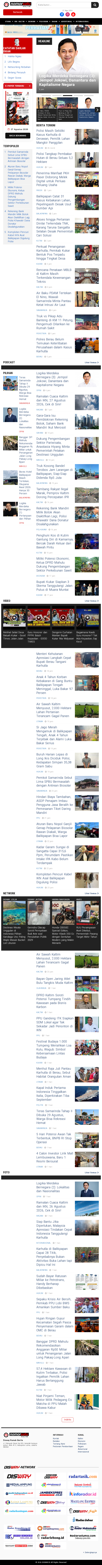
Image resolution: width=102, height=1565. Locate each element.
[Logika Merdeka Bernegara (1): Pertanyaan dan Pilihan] (10, 509)
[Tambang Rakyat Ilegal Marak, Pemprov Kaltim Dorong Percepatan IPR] (87, 495)
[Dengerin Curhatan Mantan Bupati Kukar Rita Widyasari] (63, 618)
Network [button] (17, 12)
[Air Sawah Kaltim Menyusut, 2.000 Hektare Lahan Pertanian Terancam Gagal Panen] (87, 710)
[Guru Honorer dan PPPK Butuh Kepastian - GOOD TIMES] (39, 618)
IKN (15, 21)
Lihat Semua (91, 362)
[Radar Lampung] (19, 1502)
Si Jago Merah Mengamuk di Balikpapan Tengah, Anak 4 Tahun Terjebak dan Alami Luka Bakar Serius (54, 735)
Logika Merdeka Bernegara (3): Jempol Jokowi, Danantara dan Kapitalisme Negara (52, 379)
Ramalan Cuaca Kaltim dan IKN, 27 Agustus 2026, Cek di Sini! (52, 400)
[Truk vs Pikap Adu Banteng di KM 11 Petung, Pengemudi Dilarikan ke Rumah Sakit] (87, 322)
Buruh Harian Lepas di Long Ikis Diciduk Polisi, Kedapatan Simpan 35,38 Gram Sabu (54, 760)
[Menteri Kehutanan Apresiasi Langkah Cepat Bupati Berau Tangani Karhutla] (87, 660)
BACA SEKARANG (17, 135)
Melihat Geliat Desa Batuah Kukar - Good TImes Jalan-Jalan (14, 635)
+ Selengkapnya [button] (90, 1552)
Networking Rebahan (18, 67)
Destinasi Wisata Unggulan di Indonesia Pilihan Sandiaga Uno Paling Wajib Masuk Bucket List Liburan (14, 935)
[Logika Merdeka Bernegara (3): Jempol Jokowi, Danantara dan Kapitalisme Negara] (87, 379)
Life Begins (12, 61)
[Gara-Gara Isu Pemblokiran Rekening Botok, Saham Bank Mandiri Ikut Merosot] (87, 421)
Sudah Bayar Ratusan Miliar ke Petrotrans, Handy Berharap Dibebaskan (51, 1282)
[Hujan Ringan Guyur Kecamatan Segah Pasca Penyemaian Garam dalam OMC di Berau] (87, 1324)
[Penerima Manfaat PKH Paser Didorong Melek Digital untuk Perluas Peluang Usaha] (87, 179)
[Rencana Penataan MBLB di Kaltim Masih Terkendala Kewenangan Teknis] (87, 276)
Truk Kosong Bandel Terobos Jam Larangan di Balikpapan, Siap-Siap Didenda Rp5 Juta (54, 472)
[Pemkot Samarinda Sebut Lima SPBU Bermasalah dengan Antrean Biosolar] (87, 783)
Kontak (56, 1438)
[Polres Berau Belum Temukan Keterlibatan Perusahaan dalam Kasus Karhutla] (87, 345)
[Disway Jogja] (82, 1511)
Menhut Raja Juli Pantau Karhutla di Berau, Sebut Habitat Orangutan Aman (53, 1072)
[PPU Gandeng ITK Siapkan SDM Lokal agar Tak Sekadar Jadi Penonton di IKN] (87, 1024)
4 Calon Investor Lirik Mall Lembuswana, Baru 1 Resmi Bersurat (54, 1157)
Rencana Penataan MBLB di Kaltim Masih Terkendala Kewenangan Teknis (53, 276)
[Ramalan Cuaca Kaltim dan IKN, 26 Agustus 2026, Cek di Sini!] (87, 1208)
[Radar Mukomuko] (82, 1528)
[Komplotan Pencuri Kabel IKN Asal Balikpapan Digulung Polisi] (87, 880)
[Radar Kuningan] (19, 1511)
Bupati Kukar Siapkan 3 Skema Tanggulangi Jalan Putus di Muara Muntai (54, 586)
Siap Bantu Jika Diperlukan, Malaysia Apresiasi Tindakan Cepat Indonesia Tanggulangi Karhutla (54, 1230)
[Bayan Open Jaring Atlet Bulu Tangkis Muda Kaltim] (87, 983)
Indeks (67, 1419)
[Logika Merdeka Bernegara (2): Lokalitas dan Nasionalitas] (10, 414)
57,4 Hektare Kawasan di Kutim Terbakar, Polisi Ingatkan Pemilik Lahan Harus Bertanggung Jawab (53, 1377)
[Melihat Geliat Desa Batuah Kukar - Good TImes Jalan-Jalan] (14, 618)
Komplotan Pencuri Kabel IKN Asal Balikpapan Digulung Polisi (17, 237)
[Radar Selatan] (51, 1546)
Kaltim (21, 21)
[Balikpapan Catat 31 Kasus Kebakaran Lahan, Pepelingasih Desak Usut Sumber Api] (87, 202)
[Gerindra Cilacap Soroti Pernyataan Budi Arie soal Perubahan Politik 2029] (39, 913)
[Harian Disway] (51, 1476)
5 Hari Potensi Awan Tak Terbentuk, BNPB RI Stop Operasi (54, 1138)
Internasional (82, 21)
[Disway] (19, 1476)
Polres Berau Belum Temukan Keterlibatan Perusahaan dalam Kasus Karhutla (54, 345)
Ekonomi (31, 21)
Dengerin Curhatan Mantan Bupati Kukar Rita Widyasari (63, 635)
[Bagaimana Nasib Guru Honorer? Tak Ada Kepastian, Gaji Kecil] (87, 618)
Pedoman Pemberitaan (63, 1446)
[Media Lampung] (19, 1485)
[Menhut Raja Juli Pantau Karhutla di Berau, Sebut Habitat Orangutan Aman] (87, 1074)
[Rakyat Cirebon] (82, 1485)
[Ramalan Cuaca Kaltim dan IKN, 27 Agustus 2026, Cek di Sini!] (87, 402)
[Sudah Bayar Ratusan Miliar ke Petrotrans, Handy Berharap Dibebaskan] (87, 1282)
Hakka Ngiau (13, 56)
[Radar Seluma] (82, 1537)
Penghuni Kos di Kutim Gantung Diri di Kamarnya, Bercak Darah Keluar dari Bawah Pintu (54, 541)
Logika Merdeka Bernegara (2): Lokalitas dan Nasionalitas (52, 1187)
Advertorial (66, 21)
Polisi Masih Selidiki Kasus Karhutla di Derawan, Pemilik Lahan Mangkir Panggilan (53, 137)
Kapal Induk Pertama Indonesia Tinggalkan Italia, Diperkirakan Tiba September (52, 1094)
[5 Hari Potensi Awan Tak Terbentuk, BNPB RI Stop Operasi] (87, 1140)
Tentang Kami (59, 1443)
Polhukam (43, 21)
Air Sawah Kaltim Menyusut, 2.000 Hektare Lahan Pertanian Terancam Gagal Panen (53, 710)
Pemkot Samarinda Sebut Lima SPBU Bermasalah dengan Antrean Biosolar (17, 156)
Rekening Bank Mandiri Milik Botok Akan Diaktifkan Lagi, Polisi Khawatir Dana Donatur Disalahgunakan (17, 219)
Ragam (54, 21)
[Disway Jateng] (51, 1502)
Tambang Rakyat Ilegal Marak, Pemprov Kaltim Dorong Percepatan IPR (52, 493)
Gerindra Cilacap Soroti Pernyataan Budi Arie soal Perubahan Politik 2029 (37, 934)
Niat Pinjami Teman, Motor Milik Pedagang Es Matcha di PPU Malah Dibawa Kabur (54, 1402)
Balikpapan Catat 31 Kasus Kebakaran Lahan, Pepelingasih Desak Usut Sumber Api (53, 202)
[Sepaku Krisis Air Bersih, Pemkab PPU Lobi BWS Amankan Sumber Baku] (87, 1305)
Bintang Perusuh (15, 72)
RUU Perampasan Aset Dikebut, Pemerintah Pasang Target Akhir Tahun (87, 932)
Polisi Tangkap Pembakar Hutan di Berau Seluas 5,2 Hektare (54, 158)
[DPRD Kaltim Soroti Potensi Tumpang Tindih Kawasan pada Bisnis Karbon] (87, 1001)
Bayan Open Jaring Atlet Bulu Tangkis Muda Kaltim (54, 981)
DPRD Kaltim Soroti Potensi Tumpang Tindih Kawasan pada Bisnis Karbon (53, 1001)
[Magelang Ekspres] (82, 1502)
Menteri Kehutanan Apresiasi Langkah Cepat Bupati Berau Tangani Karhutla (53, 660)
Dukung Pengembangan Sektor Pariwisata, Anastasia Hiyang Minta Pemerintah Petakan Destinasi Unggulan (53, 447)
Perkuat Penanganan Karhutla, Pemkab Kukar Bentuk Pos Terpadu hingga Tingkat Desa (53, 252)
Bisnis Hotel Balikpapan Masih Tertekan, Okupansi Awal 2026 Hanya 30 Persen (25, 482)
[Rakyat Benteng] (19, 1546)
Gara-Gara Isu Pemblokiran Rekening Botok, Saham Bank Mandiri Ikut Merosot (52, 421)
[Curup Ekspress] (51, 1528)
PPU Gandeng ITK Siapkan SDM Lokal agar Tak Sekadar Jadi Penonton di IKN (55, 1024)
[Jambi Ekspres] (51, 1494)
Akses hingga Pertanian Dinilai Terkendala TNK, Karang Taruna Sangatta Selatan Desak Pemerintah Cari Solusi (54, 227)
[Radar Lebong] (51, 1537)
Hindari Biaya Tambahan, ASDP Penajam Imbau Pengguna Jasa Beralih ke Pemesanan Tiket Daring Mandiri (54, 805)
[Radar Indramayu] (51, 1485)
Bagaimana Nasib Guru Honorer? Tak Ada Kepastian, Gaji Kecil (86, 637)
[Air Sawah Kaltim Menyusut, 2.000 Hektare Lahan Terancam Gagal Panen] (87, 960)
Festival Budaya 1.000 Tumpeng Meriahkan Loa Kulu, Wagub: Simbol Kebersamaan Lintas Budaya (53, 1049)
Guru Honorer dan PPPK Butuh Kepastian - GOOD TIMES (37, 637)
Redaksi (56, 1441)
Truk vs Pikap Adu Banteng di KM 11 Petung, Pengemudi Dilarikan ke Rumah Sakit (54, 322)
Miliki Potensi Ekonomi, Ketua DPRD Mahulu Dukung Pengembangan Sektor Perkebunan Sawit (17, 197)
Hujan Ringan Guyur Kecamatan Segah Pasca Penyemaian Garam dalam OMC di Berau (54, 1324)
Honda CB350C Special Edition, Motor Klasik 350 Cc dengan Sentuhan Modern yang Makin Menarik (63, 935)
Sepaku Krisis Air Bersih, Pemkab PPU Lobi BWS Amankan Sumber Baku (53, 1303)
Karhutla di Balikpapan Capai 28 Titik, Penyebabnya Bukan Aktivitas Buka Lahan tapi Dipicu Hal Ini (54, 1257)
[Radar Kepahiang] (19, 1528)
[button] (46, 96)
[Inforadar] (82, 1494)
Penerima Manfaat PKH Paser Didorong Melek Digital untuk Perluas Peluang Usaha (52, 179)
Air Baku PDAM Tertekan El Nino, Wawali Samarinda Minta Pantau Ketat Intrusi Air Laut (53, 299)
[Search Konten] (95, 5)
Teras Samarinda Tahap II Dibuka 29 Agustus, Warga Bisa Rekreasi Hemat (25, 388)
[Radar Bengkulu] (19, 1537)
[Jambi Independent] (19, 1494)
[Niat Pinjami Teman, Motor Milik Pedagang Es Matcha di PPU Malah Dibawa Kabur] (87, 1402)
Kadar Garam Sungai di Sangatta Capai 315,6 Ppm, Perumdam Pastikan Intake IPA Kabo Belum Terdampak (54, 855)
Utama (8, 21)
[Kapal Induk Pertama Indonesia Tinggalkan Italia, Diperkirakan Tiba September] (87, 1094)
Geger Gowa (13, 77)
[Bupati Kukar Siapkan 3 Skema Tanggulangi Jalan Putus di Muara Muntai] (87, 588)
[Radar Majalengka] (51, 1511)
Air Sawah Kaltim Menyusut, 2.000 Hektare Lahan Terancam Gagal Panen (53, 960)
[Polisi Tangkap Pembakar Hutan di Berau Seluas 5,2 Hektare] (87, 160)
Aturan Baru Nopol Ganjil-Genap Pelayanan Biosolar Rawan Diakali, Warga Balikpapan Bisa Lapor (18, 174)
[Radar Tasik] (82, 1476)
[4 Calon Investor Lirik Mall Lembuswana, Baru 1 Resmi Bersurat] (87, 1159)
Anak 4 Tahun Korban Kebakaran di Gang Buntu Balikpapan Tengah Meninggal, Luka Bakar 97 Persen (54, 685)
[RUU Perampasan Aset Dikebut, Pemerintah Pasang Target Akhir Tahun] (87, 913)
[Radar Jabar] (82, 1519)
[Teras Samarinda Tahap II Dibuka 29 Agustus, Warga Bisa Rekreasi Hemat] (10, 383)
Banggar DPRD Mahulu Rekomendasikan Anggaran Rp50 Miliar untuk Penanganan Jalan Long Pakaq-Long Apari (28, 450)
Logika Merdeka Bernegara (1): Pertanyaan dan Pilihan (25, 511)
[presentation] (97, 109)
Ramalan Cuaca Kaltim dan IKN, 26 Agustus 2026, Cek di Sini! (52, 1206)
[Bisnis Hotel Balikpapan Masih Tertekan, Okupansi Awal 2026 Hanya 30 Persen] (10, 477)
